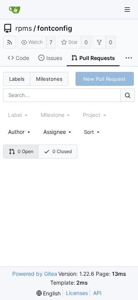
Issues (54, 58)
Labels (17, 79)
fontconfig (54, 28)
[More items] (129, 58)
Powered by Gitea (34, 273)
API (97, 293)
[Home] (14, 10)
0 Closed (62, 151)
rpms (23, 28)
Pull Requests (97, 58)
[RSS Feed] (9, 42)
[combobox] (19, 131)
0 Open (25, 151)
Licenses (77, 293)
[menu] (92, 132)
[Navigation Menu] (127, 10)
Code (22, 58)
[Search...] (127, 95)
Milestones (49, 79)
